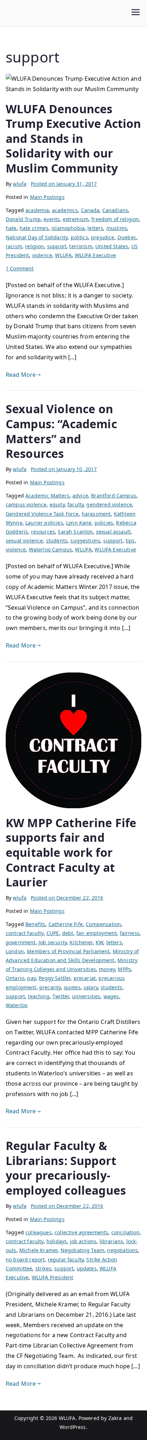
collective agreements (81, 1232)
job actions (83, 1241)
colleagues (38, 1232)
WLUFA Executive (95, 255)
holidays (56, 1241)
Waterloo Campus (50, 549)
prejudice (102, 237)
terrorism (80, 246)
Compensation (103, 924)
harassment (96, 513)
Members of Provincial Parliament (68, 951)
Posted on (64, 183)
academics (65, 210)
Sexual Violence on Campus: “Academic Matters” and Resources (61, 431)
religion (34, 246)
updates (87, 1268)
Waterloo (16, 1005)
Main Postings (47, 197)
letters (95, 228)
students (56, 540)
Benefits (35, 924)
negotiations (122, 1250)
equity (57, 504)
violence (42, 255)
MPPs (124, 969)
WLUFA (63, 255)
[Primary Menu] (135, 13)
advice (80, 495)
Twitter (60, 996)
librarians (111, 1241)
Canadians (115, 210)
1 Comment (20, 268)
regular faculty (65, 1259)
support (56, 246)
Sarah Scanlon (75, 531)
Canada (90, 210)
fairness (130, 933)
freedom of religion (115, 219)
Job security (53, 942)
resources (43, 531)
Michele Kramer (38, 1250)
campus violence (26, 504)
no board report (25, 1259)
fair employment (96, 933)
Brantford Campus (113, 495)
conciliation (125, 1232)
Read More (21, 375)
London (15, 951)
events (52, 219)
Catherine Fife (66, 924)
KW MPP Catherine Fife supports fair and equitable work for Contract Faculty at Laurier (71, 852)
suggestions (85, 540)
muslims (116, 228)
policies (104, 522)
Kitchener (81, 942)
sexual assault (113, 531)
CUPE (52, 933)
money (107, 969)
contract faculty (25, 933)
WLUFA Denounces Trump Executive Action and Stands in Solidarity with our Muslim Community (73, 138)
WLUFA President (52, 1277)
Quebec (126, 237)
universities (86, 996)
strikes (43, 1268)
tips (130, 540)
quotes (72, 987)
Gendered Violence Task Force (42, 513)
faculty (75, 504)
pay (31, 978)
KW (99, 942)
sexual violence (24, 540)
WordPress (73, 1427)
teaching (38, 996)
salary (90, 987)
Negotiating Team (83, 1250)
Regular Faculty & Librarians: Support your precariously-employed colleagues (66, 1168)
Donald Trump (23, 219)
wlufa (19, 183)
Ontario (15, 978)
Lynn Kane (78, 522)
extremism (75, 219)
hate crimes (34, 228)
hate (11, 228)
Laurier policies (44, 522)
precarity (50, 987)
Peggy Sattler (54, 978)
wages (111, 996)
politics (79, 237)
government (21, 942)
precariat (85, 978)
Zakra (115, 1418)
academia (37, 210)
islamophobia (68, 228)
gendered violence (109, 504)
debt (68, 933)
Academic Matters (47, 495)
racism (14, 246)
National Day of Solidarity (36, 237)
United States (111, 246)
